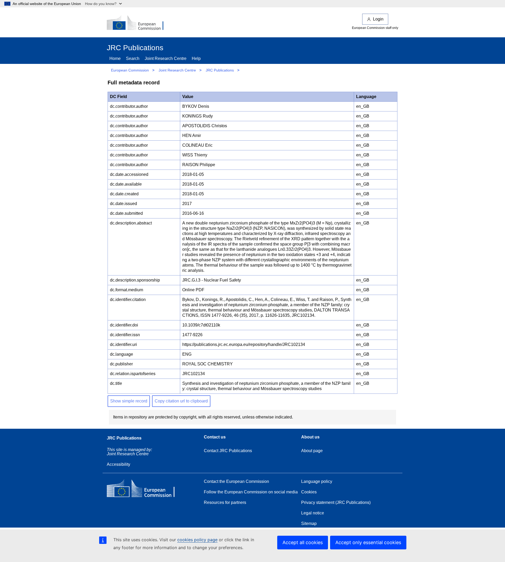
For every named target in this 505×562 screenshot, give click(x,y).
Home (115, 58)
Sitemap (309, 523)
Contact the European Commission (236, 481)
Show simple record (128, 401)
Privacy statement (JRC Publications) (336, 502)
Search (132, 58)
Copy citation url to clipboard (181, 401)
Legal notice (312, 513)
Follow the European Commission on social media (251, 492)
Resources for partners (225, 502)
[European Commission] (138, 23)
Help (196, 58)
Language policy (316, 481)
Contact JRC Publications (228, 450)
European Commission (130, 70)
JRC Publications (220, 70)
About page (312, 450)
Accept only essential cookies (368, 542)
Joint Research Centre (165, 58)
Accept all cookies (302, 542)
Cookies (309, 492)
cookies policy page (197, 539)
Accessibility (118, 464)
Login (378, 19)
